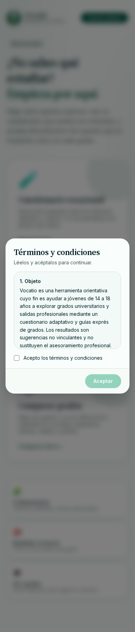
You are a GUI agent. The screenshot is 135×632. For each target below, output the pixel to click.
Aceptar (103, 381)
